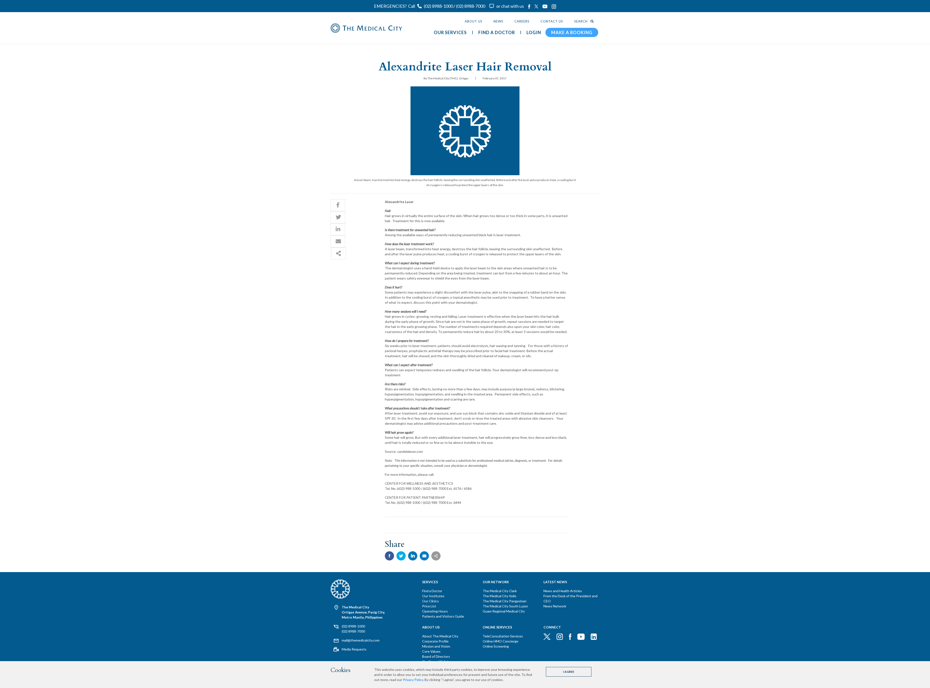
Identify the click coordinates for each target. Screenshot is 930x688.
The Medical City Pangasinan (505, 601)
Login (534, 32)
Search (581, 21)
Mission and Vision (436, 646)
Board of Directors (436, 656)
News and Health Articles (562, 591)
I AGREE (568, 671)
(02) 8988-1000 (438, 6)
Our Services (450, 32)
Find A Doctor (496, 32)
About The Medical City (440, 636)
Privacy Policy (413, 680)
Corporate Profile (435, 641)
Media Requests (354, 649)
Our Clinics (430, 601)
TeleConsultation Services (503, 636)
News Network (554, 606)
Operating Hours (435, 611)
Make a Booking (571, 32)
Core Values (431, 651)
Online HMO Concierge (500, 641)
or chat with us (510, 6)
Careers (521, 21)
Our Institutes (433, 596)
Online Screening (496, 646)
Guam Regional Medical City (504, 611)
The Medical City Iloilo (499, 596)
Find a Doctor (432, 591)
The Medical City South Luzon (505, 606)
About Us (473, 21)
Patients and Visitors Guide (443, 616)
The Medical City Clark (500, 591)
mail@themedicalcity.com (361, 640)
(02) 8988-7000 (470, 6)
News (498, 21)
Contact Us (552, 21)
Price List (429, 606)
